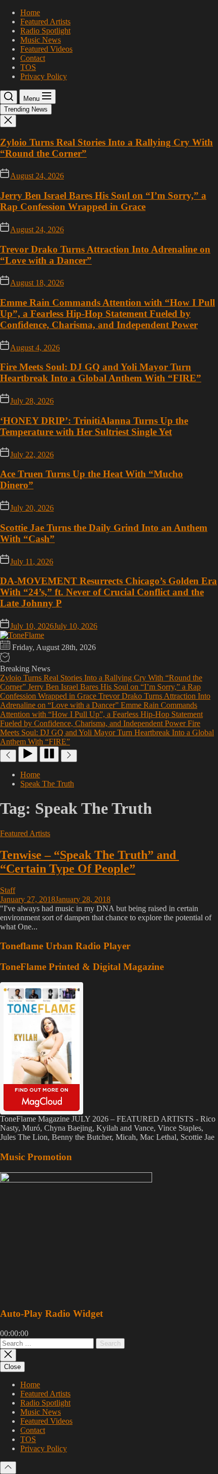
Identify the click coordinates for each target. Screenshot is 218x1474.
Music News (40, 39)
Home (30, 12)
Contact (32, 58)
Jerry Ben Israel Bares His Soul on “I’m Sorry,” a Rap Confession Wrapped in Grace (103, 201)
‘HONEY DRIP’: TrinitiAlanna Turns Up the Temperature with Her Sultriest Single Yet (94, 426)
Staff (7, 890)
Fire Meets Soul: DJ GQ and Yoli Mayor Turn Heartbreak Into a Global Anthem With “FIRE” (100, 372)
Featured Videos (46, 49)
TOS (28, 67)
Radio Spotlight (45, 30)
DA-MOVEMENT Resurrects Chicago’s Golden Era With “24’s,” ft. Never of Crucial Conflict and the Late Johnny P (108, 592)
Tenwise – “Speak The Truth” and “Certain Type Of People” (89, 861)
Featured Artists (45, 21)
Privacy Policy (43, 76)
